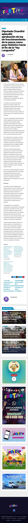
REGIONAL (3, 28)
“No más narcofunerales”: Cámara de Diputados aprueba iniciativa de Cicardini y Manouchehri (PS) (9, 286)
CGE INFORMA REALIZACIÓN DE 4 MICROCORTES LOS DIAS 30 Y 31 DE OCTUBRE (19, 286)
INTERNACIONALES (22, 518)
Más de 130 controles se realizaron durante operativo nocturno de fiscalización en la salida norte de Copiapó (12, 316)
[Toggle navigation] (25, 20)
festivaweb (10, 54)
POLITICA (3, 518)
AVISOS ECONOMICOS (16, 520)
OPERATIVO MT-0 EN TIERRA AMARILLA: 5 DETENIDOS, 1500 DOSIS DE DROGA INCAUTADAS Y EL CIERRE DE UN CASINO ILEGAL (13, 345)
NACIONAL (8, 520)
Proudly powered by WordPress (7, 516)
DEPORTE (9, 518)
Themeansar (24, 516)
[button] (22, 20)
